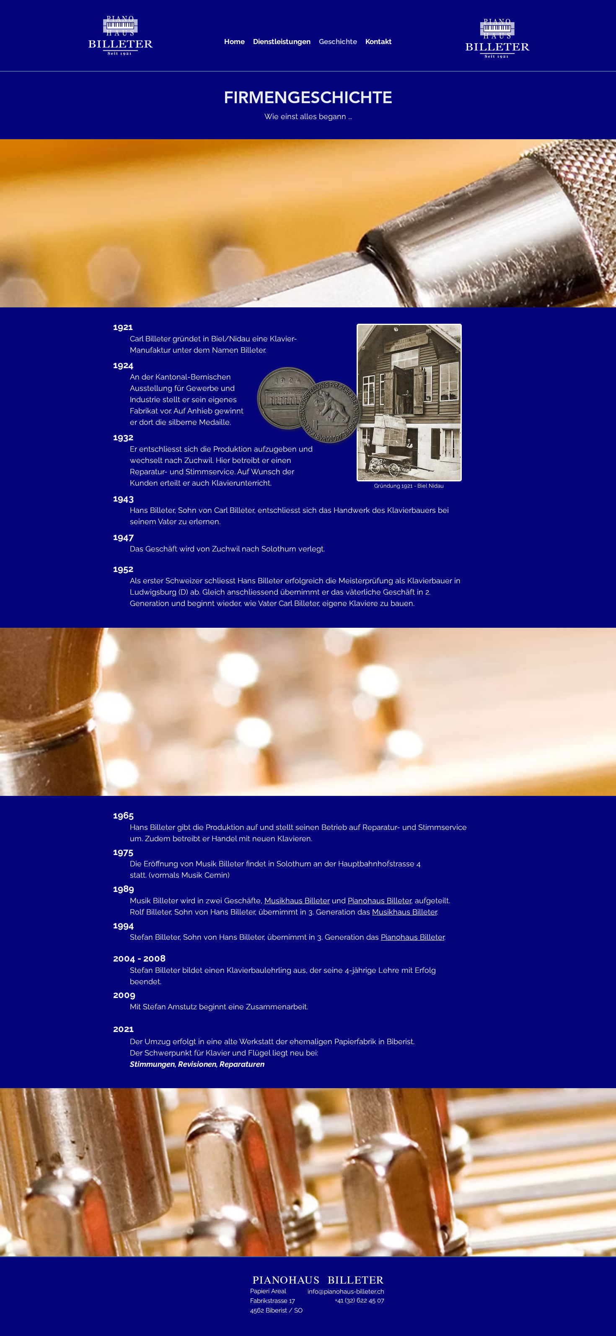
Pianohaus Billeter (379, 900)
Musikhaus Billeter (297, 900)
